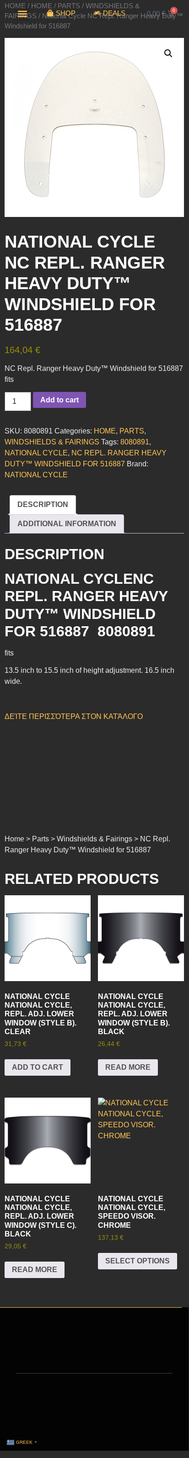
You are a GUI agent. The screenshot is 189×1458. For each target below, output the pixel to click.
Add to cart (59, 400)
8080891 (134, 442)
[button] (22, 13)
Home (105, 431)
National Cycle (36, 475)
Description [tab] (42, 504)
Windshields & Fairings (52, 442)
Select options (137, 1261)
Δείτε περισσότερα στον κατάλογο (74, 716)
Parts (131, 431)
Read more (128, 1067)
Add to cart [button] (37, 1067)
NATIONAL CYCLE (36, 453)
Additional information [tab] (66, 524)
